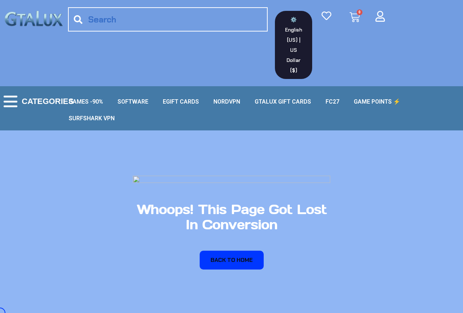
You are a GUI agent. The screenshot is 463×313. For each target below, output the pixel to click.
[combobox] (168, 19)
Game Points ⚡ (377, 101)
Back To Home (232, 260)
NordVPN (226, 101)
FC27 (332, 101)
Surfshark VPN (92, 118)
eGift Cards (181, 101)
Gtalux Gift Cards (283, 101)
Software (133, 101)
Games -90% (86, 101)
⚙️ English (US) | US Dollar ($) (293, 45)
